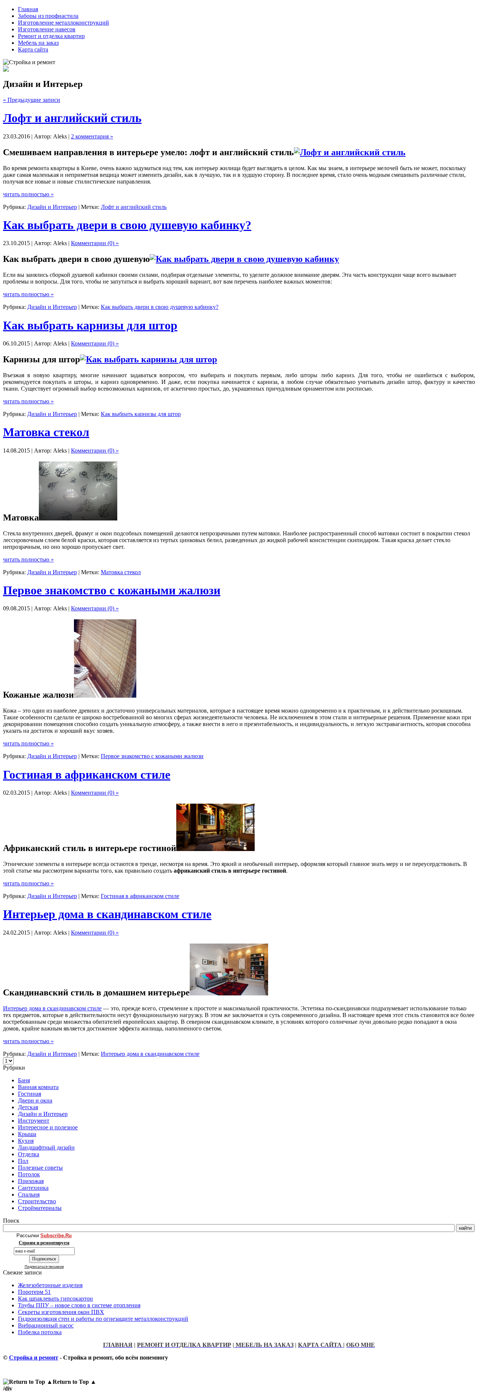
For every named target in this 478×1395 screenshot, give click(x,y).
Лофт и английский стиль (72, 118)
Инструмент (33, 1120)
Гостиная (29, 1094)
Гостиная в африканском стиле (86, 774)
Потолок (29, 1174)
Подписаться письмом (44, 1266)
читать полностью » (28, 194)
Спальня (29, 1194)
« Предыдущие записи (31, 100)
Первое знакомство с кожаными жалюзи (111, 590)
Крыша (27, 1134)
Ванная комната (38, 1087)
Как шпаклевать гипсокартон (55, 1298)
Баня (24, 1080)
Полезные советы (40, 1167)
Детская (28, 1107)
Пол (23, 1161)
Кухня (26, 1141)
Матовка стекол (46, 432)
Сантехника (33, 1188)
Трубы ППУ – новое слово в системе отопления (79, 1305)
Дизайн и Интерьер (52, 207)
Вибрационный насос (46, 1325)
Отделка (28, 1154)
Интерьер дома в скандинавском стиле (107, 914)
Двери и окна (35, 1100)
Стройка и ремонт (33, 1357)
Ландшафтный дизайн (46, 1147)
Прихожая (31, 1181)
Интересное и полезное (48, 1127)
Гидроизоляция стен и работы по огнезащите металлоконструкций (103, 1319)
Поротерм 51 (34, 1292)
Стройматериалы (40, 1208)
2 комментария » (92, 136)
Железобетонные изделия (50, 1285)
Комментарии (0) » (95, 243)
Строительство (37, 1201)
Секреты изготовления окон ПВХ (61, 1312)
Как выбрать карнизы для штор (90, 325)
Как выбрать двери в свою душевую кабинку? (127, 225)
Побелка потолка (40, 1332)
